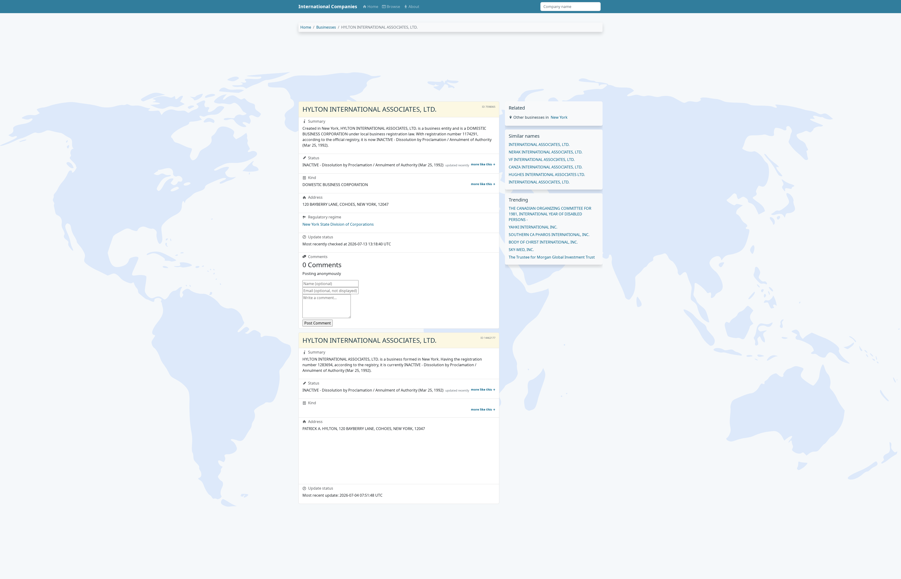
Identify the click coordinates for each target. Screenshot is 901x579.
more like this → (483, 164)
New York (559, 117)
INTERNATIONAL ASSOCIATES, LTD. (539, 144)
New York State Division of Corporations (338, 224)
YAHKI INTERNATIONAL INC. (533, 227)
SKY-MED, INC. (521, 249)
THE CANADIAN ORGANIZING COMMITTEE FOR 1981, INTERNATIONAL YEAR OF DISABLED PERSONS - (550, 214)
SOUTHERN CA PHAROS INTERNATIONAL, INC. (549, 234)
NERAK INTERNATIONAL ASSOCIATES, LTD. (545, 152)
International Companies (327, 6)
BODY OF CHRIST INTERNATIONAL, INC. (543, 242)
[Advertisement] (439, 68)
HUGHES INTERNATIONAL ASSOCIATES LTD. (547, 174)
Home (305, 27)
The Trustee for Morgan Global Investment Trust (552, 257)
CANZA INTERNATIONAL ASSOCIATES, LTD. (545, 167)
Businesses (326, 27)
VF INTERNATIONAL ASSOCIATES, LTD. (542, 159)
